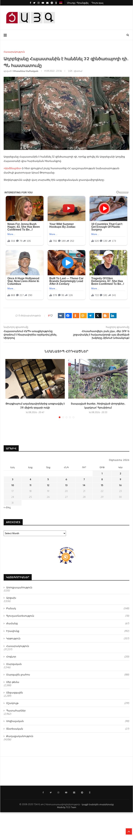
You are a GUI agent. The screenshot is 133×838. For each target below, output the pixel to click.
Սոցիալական (67, 721)
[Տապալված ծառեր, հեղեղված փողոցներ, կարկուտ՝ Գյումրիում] (98, 379)
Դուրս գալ (97, 2)
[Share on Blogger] (106, 315)
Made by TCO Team (66, 807)
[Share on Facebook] (68, 315)
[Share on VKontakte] (61, 315)
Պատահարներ (16, 710)
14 (84, 485)
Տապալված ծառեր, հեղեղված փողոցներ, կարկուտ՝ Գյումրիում (98, 405)
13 (66, 485)
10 (12, 485)
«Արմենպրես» (12, 168)
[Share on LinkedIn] (113, 315)
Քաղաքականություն (19, 736)
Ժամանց (67, 623)
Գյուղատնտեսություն (67, 615)
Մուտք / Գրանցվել (77, 2)
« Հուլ (7, 507)
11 (30, 485)
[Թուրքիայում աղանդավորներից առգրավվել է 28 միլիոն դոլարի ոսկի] (35, 379)
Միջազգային (14, 692)
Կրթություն (67, 638)
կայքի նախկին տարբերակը (98, 804)
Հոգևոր (67, 656)
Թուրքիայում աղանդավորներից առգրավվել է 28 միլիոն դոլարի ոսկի (35, 405)
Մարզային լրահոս (67, 674)
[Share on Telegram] (91, 315)
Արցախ (11, 597)
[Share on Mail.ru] (83, 315)
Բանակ (67, 608)
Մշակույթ (67, 703)
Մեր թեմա (12, 681)
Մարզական (14, 663)
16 (120, 485)
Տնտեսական (67, 728)
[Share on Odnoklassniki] (76, 315)
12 (48, 485)
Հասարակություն (14, 51)
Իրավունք (67, 630)
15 (102, 485)
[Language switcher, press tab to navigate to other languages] (60, 2)
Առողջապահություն (19, 587)
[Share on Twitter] (98, 315)
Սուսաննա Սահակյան (25, 71)
